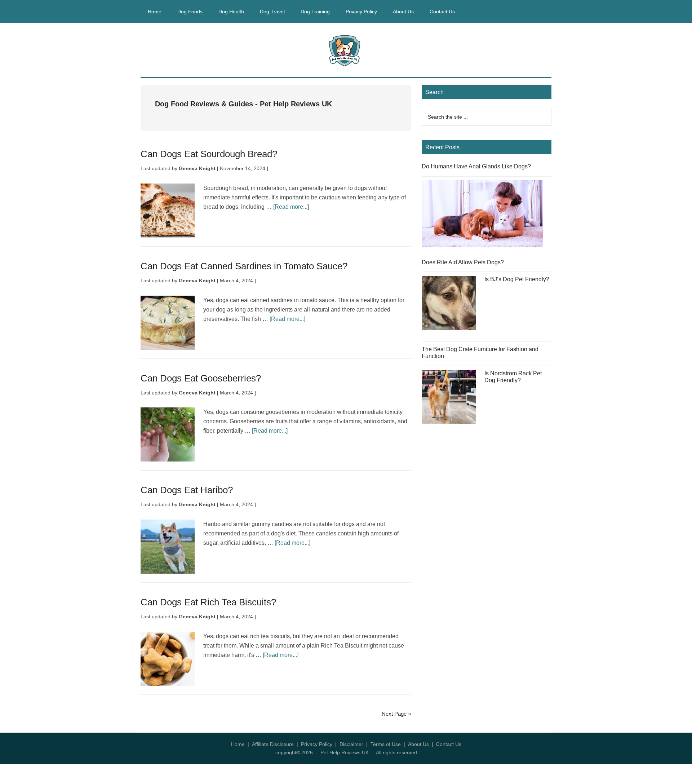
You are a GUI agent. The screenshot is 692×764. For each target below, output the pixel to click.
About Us (418, 744)
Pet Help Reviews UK (346, 50)
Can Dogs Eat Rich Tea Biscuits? (208, 602)
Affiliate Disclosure (273, 744)
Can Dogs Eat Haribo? (187, 490)
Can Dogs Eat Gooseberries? (201, 378)
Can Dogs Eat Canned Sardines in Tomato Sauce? (244, 266)
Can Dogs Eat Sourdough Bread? (209, 154)
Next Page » (396, 714)
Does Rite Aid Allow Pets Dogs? (463, 262)
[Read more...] (291, 207)
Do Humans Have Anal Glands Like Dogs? (476, 166)
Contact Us (448, 744)
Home (238, 744)
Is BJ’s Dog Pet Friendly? (516, 279)
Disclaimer (351, 744)
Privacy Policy (316, 744)
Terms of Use (386, 744)
